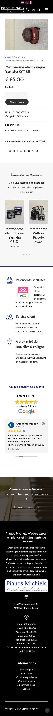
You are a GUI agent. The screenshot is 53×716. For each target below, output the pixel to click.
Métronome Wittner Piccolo (38, 233)
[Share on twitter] (10, 151)
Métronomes (19, 57)
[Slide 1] (23, 254)
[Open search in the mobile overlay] (26, 9)
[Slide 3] (29, 254)
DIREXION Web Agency (26, 709)
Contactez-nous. (34, 331)
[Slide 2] (26, 254)
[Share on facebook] (6, 151)
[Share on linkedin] (21, 151)
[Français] (30, 2)
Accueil (8, 57)
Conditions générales (26, 677)
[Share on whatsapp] (25, 151)
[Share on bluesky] (29, 151)
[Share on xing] (33, 151)
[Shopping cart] (37, 9)
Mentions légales (26, 681)
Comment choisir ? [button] (26, 507)
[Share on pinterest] (17, 151)
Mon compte (26, 669)
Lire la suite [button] (13, 449)
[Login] (32, 9)
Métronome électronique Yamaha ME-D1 (14, 235)
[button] (46, 9)
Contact (26, 689)
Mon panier (26, 673)
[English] (26, 2)
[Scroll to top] (47, 710)
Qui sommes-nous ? (26, 685)
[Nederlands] (23, 2)
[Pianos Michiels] (12, 9)
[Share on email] (36, 151)
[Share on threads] (13, 151)
